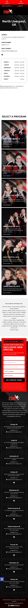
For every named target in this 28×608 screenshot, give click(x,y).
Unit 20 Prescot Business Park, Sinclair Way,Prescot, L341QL (14, 547)
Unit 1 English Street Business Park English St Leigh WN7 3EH (14, 443)
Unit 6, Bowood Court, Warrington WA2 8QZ (14, 565)
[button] (2, 579)
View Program (6, 146)
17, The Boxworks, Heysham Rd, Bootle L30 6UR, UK (14, 511)
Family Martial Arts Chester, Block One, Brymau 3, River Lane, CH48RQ (14, 582)
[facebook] (14, 483)
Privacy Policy (16, 599)
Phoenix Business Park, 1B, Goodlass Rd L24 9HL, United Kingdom (14, 529)
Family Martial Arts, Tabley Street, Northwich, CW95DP (14, 459)
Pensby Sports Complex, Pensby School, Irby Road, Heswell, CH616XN (14, 474)
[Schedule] (7, 2)
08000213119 (5, 45)
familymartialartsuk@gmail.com (9, 51)
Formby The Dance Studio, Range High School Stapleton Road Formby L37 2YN (14, 427)
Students (20, 6)
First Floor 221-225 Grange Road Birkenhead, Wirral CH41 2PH (14, 493)
